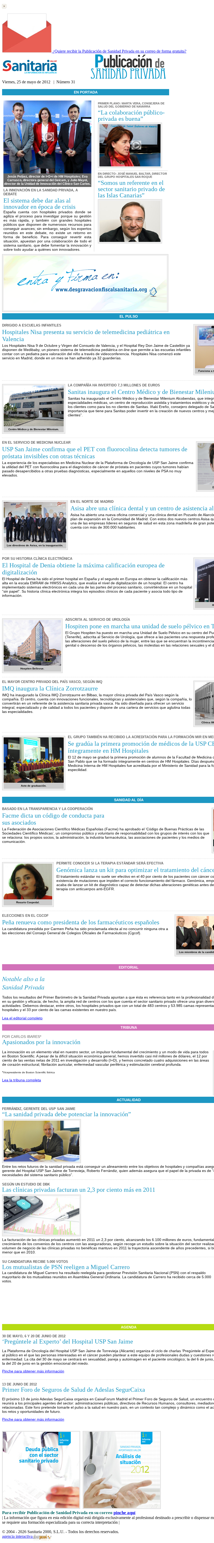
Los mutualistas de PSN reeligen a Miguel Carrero (66, 1267)
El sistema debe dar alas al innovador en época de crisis (39, 203)
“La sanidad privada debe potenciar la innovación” (66, 1114)
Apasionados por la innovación (41, 1042)
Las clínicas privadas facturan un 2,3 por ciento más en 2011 (78, 1189)
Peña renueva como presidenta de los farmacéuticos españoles (80, 922)
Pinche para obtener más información (33, 1371)
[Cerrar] (4, 7)
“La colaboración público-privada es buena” (131, 115)
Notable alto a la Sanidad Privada (23, 982)
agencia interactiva (18, 1536)
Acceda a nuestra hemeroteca (26, 86)
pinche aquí (124, 1512)
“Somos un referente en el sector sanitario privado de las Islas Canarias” (131, 189)
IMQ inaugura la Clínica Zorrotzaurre (50, 688)
